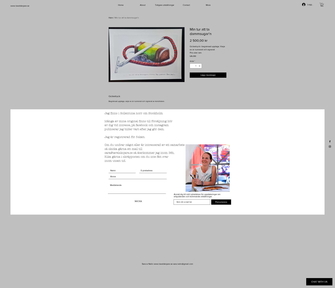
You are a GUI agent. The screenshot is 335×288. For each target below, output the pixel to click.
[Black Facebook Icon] (329, 141)
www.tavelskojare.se (163, 264)
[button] (322, 5)
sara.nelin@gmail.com (183, 264)
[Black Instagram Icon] (329, 146)
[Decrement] (191, 66)
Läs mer (193, 56)
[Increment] (199, 66)
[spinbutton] (195, 66)
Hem (111, 18)
